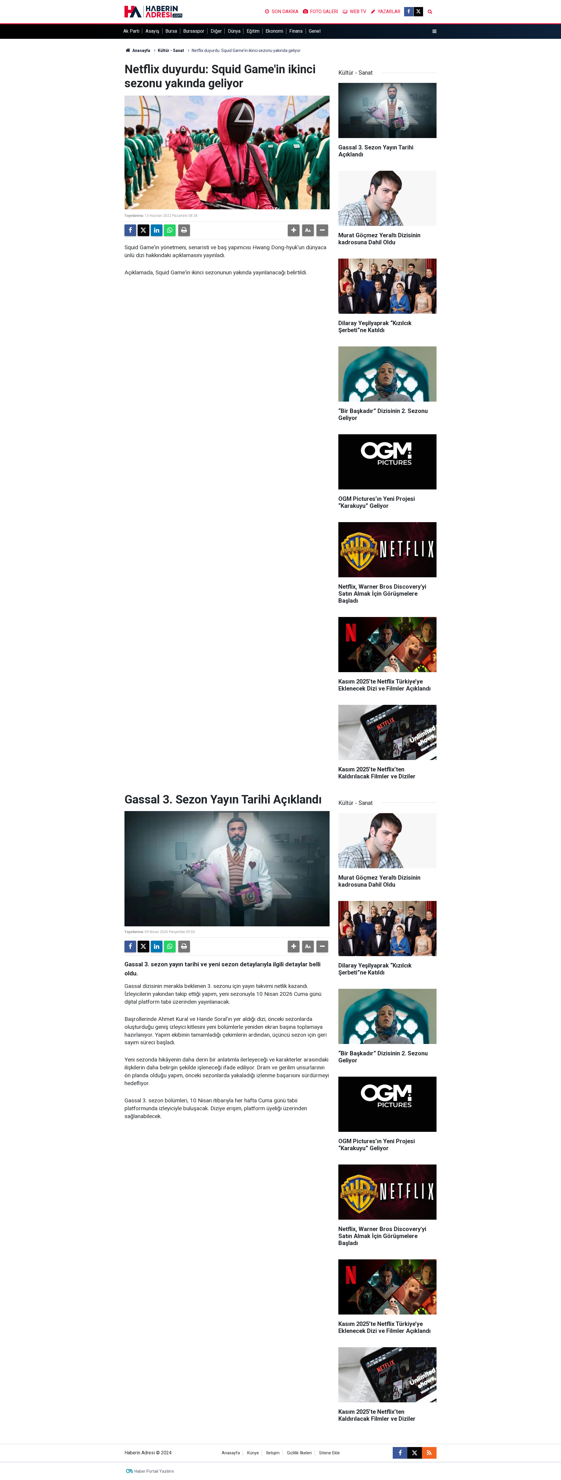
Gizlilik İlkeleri (299, 1453)
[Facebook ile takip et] (408, 11)
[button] (293, 230)
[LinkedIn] (156, 230)
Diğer (216, 31)
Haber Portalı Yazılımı (154, 1471)
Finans (296, 31)
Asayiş (152, 31)
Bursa (171, 31)
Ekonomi (274, 31)
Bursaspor (193, 31)
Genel (315, 31)
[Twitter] (143, 230)
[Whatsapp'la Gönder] (170, 230)
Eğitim (253, 31)
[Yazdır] (184, 230)
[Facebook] (130, 230)
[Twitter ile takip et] (418, 11)
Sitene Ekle (329, 1453)
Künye (253, 1453)
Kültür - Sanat (171, 50)
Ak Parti (131, 31)
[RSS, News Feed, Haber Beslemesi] (429, 1453)
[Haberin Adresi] (153, 11)
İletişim (273, 1453)
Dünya (234, 31)
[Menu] (434, 31)
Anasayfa (140, 50)
